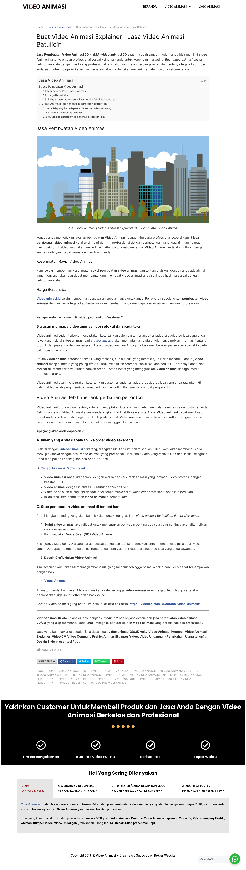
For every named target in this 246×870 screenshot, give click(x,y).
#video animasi (90, 674)
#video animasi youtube (117, 678)
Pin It (119, 661)
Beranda (150, 6)
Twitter (85, 661)
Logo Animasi (209, 6)
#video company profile (158, 678)
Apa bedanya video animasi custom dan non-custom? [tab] (77, 788)
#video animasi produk (77, 678)
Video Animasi (176, 6)
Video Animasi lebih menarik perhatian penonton (74, 103)
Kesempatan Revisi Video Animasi (66, 90)
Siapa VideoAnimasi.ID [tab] (33, 788)
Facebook (68, 661)
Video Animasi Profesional (63, 468)
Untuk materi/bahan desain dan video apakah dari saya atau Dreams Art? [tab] (138, 788)
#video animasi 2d (119, 674)
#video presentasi (73, 682)
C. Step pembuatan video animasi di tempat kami (76, 116)
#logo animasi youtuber (56, 674)
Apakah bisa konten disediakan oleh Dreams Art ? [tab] (203, 788)
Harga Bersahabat (58, 95)
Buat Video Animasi (59, 26)
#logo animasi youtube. (179, 670)
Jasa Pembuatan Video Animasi (62, 86)
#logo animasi (145, 670)
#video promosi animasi (109, 682)
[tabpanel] (123, 815)
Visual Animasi (55, 580)
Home (40, 26)
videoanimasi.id (71, 449)
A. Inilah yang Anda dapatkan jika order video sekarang (79, 108)
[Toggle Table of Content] (201, 81)
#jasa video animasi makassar (106, 670)
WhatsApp (102, 661)
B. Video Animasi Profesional (65, 112)
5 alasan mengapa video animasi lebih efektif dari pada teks (82, 99)
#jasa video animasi (64, 670)
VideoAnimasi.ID (32, 804)
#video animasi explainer (156, 674)
